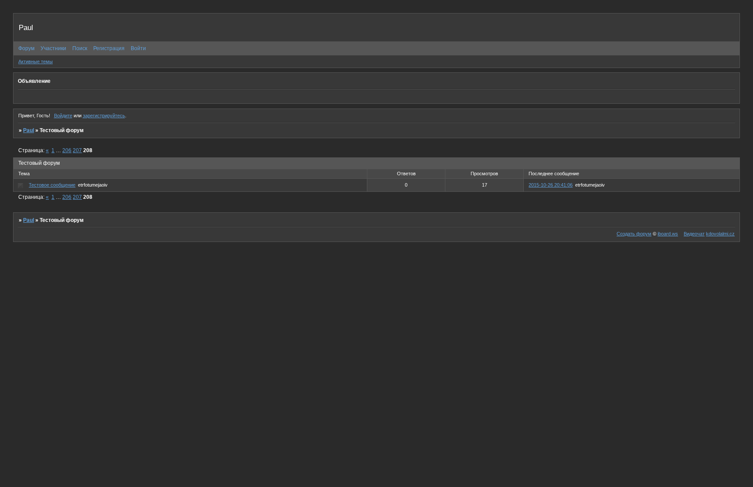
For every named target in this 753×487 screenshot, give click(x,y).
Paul (28, 130)
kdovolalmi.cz (720, 233)
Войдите (63, 115)
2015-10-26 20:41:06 (551, 184)
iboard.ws (668, 233)
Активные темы (35, 61)
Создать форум (634, 233)
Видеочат (694, 233)
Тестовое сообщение (52, 184)
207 (77, 150)
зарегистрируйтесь (104, 115)
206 (66, 150)
